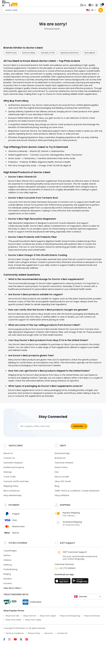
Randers (7, 578)
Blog (57, 486)
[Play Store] (80, 581)
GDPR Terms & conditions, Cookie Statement (77, 490)
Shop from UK (29, 615)
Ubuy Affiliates (62, 495)
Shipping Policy (10, 486)
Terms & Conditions (15, 633)
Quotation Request (13, 462)
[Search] (100, 10)
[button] (84, 5)
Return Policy (61, 467)
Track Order (9, 476)
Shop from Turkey (33, 619)
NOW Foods (11, 52)
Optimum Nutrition (69, 52)
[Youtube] (17, 639)
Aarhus (7, 555)
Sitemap (7, 472)
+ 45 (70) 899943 (66, 568)
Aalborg (7, 564)
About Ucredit (62, 476)
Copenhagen (10, 550)
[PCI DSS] (9, 602)
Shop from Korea (92, 615)
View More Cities (11, 588)
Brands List (60, 458)
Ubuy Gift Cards (63, 481)
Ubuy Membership (12, 495)
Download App (62, 453)
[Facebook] (5, 639)
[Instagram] (11, 639)
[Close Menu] (3, 6)
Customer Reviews (64, 462)
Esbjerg (7, 574)
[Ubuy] (14, 5)
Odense (7, 560)
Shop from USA (12, 615)
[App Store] (63, 581)
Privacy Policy (34, 633)
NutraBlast (90, 52)
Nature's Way (28, 52)
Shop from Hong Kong (70, 615)
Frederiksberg (10, 569)
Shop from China (13, 619)
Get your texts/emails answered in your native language (80, 557)
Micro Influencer (11, 490)
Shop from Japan (48, 615)
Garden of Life (48, 52)
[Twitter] (22, 639)
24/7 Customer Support (75, 552)
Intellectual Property (13, 467)
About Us (8, 453)
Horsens (7, 583)
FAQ (57, 472)
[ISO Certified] (31, 602)
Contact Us (9, 458)
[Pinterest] (28, 639)
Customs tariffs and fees (16, 481)
